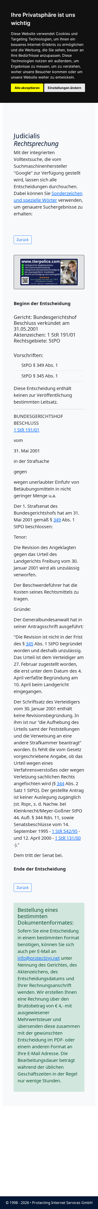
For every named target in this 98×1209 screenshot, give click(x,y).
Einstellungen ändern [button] (64, 88)
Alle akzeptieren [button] (27, 88)
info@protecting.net (39, 958)
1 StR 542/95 (64, 831)
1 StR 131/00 (68, 838)
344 (60, 783)
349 (57, 520)
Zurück (23, 239)
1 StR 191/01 (26, 430)
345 (29, 644)
